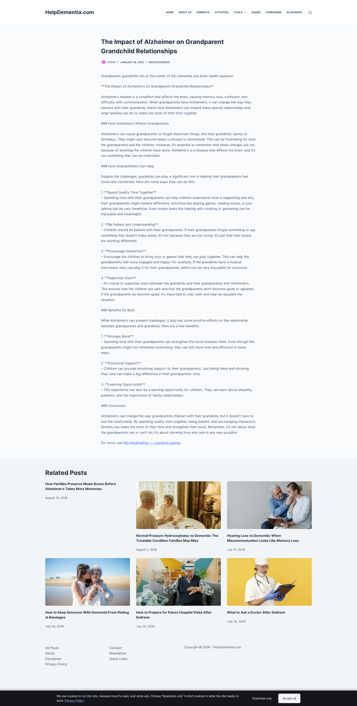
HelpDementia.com (69, 12)
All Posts (52, 648)
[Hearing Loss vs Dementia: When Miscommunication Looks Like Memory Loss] (269, 505)
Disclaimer (53, 659)
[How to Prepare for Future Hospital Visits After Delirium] (178, 582)
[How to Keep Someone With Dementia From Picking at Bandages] (87, 582)
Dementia (203, 12)
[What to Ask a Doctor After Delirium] (269, 582)
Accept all (289, 698)
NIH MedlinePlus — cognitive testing (151, 443)
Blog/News (294, 12)
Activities (222, 12)
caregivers (274, 12)
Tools (238, 12)
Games (256, 12)
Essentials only (262, 698)
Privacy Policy (56, 664)
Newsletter (117, 653)
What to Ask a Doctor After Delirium (256, 612)
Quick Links (118, 659)
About (50, 653)
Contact (115, 648)
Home (169, 12)
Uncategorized (159, 62)
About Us (185, 12)
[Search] (310, 12)
